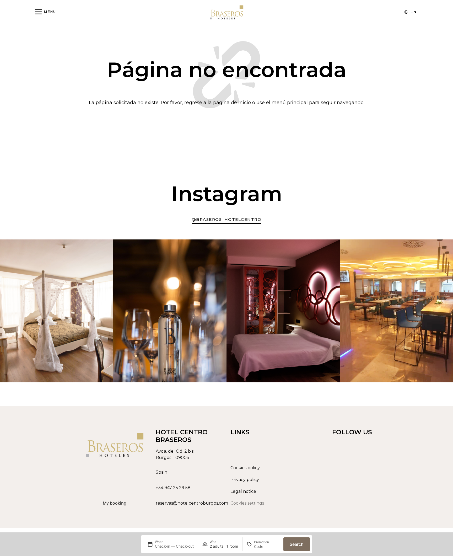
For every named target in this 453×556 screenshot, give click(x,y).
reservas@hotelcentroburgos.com (192, 503)
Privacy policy (244, 479)
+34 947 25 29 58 (173, 487)
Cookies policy (245, 467)
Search (297, 544)
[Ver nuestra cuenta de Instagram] (366, 501)
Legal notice (243, 491)
